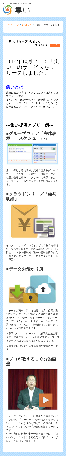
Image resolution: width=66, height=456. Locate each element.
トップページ (12, 25)
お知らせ (26, 25)
